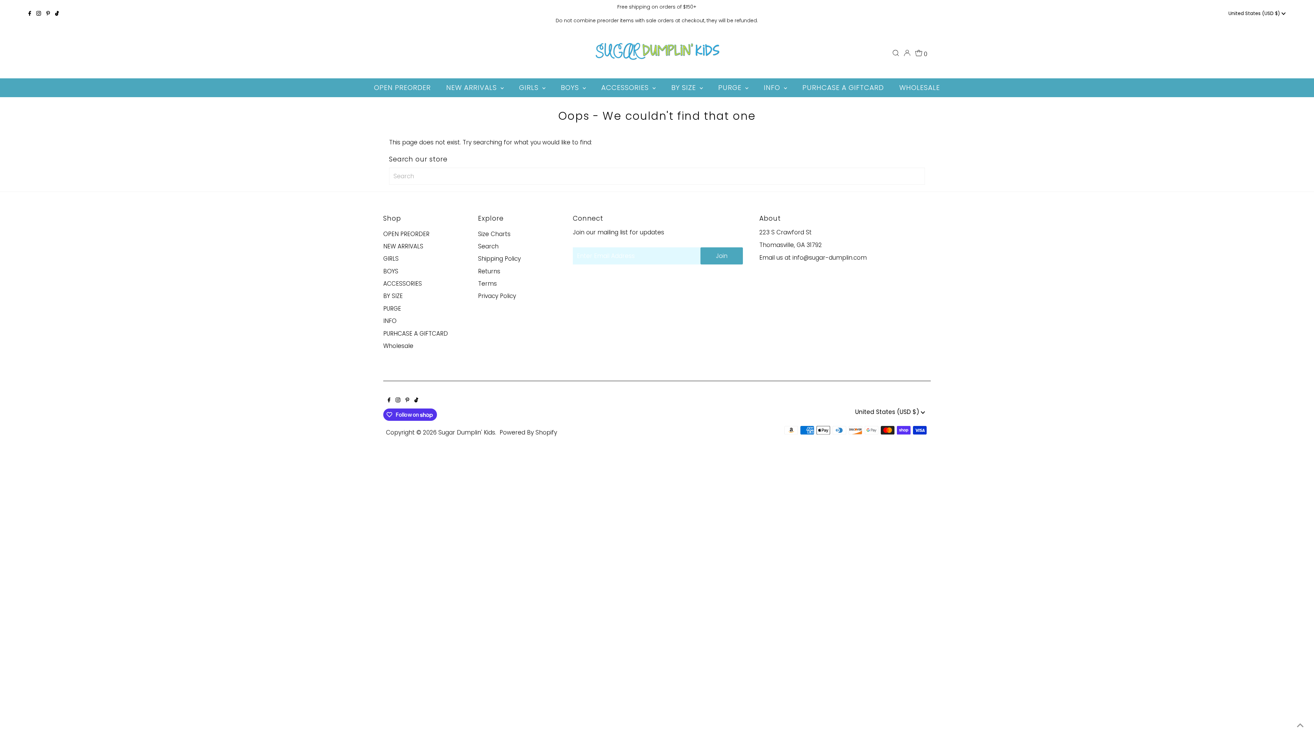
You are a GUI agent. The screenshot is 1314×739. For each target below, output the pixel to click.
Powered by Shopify (528, 432)
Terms (487, 284)
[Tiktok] (57, 13)
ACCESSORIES (402, 284)
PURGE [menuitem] (731, 87)
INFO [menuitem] (773, 87)
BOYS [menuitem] (571, 87)
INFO (390, 321)
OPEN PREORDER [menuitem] (402, 87)
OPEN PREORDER (406, 234)
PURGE (392, 308)
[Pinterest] (48, 13)
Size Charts (494, 234)
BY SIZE (393, 296)
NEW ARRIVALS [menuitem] (472, 87)
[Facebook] (30, 13)
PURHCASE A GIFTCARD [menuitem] (843, 87)
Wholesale (398, 346)
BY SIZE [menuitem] (684, 87)
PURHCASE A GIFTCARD (415, 333)
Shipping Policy (499, 259)
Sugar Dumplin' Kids (466, 432)
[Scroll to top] (1300, 725)
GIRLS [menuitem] (530, 87)
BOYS (390, 271)
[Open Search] (896, 53)
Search (488, 246)
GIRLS (391, 259)
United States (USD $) (1254, 13)
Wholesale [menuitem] (919, 87)
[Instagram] (39, 13)
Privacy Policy (497, 296)
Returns (489, 271)
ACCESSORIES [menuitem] (626, 87)
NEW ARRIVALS (403, 246)
